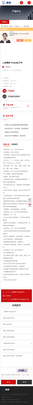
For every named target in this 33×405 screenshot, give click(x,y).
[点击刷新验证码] (22, 370)
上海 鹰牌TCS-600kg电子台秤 (20, 299)
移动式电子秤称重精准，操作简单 (15, 136)
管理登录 (18, 402)
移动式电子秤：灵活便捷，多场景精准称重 (17, 128)
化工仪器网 (11, 402)
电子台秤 (26, 26)
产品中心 (4, 22)
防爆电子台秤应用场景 (12, 132)
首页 (11, 26)
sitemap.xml (25, 402)
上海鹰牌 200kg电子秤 (17, 292)
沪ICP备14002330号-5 (13, 399)
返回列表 (8, 295)
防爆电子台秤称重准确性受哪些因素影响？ (17, 125)
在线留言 (14, 144)
